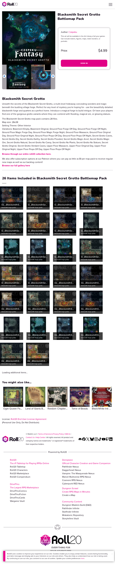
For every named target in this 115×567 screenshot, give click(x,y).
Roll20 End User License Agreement (28, 419)
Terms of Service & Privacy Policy (51, 434)
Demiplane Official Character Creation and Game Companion (86, 461)
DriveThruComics (18, 491)
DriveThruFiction (18, 494)
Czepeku (73, 32)
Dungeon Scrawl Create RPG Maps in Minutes (76, 490)
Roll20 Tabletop (17, 466)
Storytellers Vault (70, 518)
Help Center (40, 437)
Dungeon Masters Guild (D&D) (76, 505)
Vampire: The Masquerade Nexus (78, 473)
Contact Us (30, 437)
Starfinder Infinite (70, 511)
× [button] (112, 554)
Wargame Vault (17, 501)
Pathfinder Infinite (70, 508)
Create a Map (68, 495)
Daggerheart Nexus (71, 470)
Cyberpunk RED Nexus (73, 483)
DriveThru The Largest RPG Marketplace (24, 486)
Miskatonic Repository (73, 515)
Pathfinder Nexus (70, 466)
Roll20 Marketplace (19, 473)
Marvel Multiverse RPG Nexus (76, 476)
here (82, 558)
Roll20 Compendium (20, 476)
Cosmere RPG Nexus (72, 480)
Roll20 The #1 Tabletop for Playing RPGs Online (29, 461)
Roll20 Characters (18, 470)
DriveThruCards (17, 497)
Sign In (84, 63)
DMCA (67, 434)
